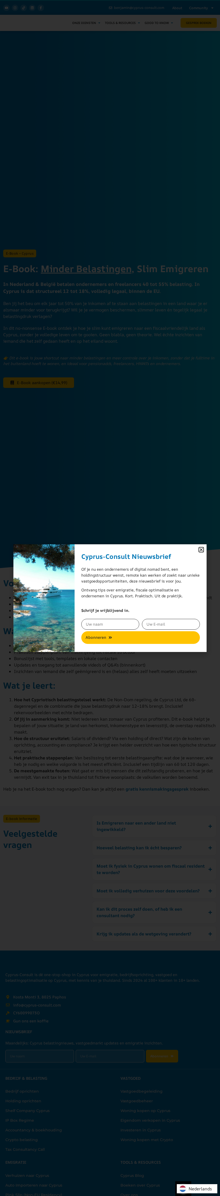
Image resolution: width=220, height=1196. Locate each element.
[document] (110, 598)
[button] (201, 550)
